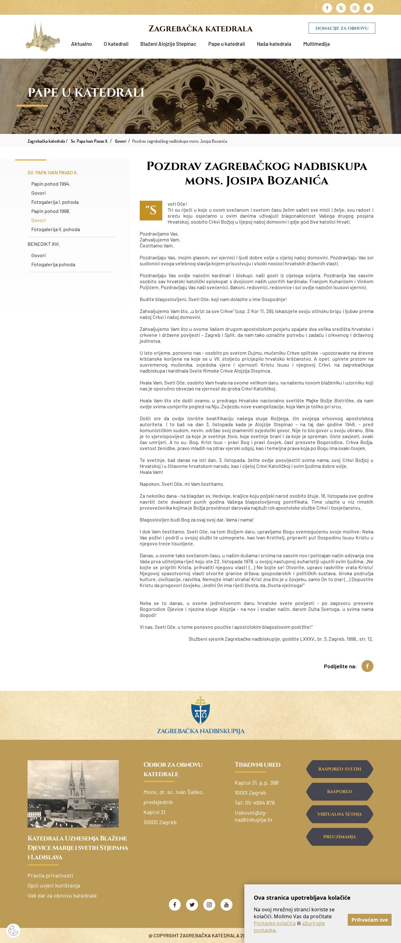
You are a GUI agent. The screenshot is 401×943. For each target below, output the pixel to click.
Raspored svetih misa (339, 772)
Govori (38, 193)
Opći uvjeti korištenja (54, 885)
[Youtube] (368, 8)
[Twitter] (192, 905)
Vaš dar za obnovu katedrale (62, 895)
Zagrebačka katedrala (200, 28)
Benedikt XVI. (44, 244)
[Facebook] (327, 8)
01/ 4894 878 (260, 802)
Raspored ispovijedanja (339, 795)
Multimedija (316, 43)
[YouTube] (226, 905)
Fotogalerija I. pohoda (55, 202)
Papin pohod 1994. (50, 184)
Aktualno (81, 43)
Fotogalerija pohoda (53, 264)
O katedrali (116, 43)
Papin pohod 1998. (50, 211)
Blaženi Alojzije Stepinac (168, 43)
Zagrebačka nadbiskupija (200, 731)
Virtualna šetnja (339, 814)
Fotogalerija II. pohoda (55, 229)
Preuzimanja (339, 837)
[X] (341, 8)
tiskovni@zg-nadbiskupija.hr (254, 816)
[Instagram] (355, 8)
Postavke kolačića (275, 923)
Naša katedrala (274, 43)
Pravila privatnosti (50, 875)
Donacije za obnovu (342, 28)
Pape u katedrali (226, 43)
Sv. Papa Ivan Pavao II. (53, 172)
